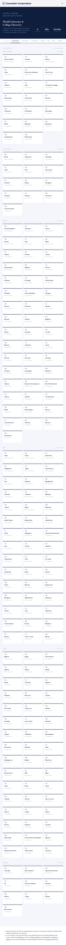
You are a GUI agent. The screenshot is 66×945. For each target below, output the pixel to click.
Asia (48, 40)
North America (25, 40)
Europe (43, 40)
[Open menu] (62, 3)
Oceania (60, 40)
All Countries (15, 40)
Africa (53, 40)
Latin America (34, 40)
